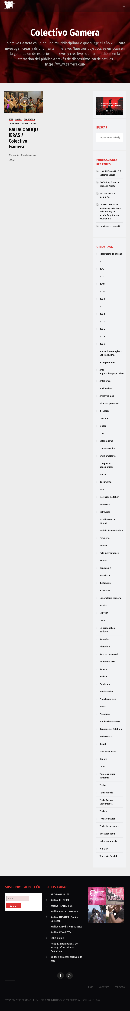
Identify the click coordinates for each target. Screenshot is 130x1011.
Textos (103, 811)
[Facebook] (60, 975)
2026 (102, 343)
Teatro (103, 785)
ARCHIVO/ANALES (60, 894)
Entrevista (105, 512)
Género (103, 560)
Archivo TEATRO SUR (61, 905)
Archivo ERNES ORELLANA (64, 911)
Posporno (105, 714)
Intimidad (105, 590)
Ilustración (105, 583)
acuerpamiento (107, 362)
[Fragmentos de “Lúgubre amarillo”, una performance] (97, 914)
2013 (102, 268)
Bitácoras (104, 411)
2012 (102, 261)
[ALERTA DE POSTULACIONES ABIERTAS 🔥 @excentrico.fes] (97, 896)
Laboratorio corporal (110, 598)
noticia (103, 676)
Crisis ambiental (108, 456)
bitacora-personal (109, 403)
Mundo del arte (107, 661)
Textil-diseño (106, 792)
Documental (106, 482)
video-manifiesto (108, 841)
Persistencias (29, 124)
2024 (102, 328)
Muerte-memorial (109, 654)
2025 (102, 336)
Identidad (105, 575)
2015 (102, 276)
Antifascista (106, 388)
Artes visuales (107, 396)
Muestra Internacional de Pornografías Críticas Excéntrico (64, 947)
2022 (11, 119)
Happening (14, 124)
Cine (102, 433)
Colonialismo (106, 441)
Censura (104, 418)
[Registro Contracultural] (9, 5)
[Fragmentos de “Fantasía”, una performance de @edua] (115, 914)
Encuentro (29, 119)
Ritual (103, 744)
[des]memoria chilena (111, 253)
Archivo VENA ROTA (61, 932)
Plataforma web (108, 699)
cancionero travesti (110, 226)
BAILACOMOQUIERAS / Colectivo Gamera (23, 138)
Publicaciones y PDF (110, 721)
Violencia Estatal (108, 856)
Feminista (105, 538)
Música (103, 669)
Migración (105, 646)
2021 (102, 306)
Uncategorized (107, 833)
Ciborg (103, 426)
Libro (102, 620)
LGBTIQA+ (104, 613)
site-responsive (108, 751)
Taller (102, 766)
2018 (102, 283)
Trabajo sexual (107, 818)
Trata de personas (109, 826)
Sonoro (103, 759)
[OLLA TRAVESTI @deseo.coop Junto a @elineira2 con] (115, 896)
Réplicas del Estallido (111, 729)
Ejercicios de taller (109, 497)
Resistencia (106, 736)
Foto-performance (109, 553)
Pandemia (105, 684)
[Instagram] (69, 975)
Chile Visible (57, 937)
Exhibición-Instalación (111, 530)
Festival (103, 545)
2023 (102, 321)
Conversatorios (107, 448)
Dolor (102, 489)
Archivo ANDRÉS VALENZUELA (66, 926)
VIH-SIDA (104, 848)
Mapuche (104, 639)
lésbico (103, 605)
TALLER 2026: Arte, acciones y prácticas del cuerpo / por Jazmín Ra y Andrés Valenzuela (110, 211)
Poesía (103, 706)
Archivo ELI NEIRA (60, 900)
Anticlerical (105, 381)
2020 (102, 298)
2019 (102, 291)
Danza (18, 119)
